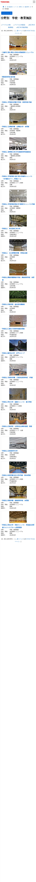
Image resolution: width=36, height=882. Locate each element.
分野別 (20, 6)
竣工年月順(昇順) (22, 27)
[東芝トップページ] (5, 2)
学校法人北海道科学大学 (10, 451)
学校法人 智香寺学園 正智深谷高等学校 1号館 (17, 377)
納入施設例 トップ (11, 6)
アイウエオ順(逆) (20, 25)
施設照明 (27, 6)
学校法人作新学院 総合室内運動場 (13, 304)
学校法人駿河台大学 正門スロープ (13, 353)
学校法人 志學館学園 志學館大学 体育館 (15, 126)
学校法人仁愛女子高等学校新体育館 (13, 329)
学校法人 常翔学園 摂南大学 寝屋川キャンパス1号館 (18, 204)
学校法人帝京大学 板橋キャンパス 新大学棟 (17, 402)
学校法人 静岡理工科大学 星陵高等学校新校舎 (16, 152)
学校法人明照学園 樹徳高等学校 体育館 (15, 500)
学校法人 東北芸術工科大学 (11, 228)
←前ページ (18, 30)
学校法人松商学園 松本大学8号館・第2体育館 (16, 475)
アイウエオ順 (6, 25)
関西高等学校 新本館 (8, 77)
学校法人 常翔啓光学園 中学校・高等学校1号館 (17, 102)
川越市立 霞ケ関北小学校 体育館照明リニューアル (18, 52)
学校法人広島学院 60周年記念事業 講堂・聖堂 (17, 426)
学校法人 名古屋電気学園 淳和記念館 (14, 253)
